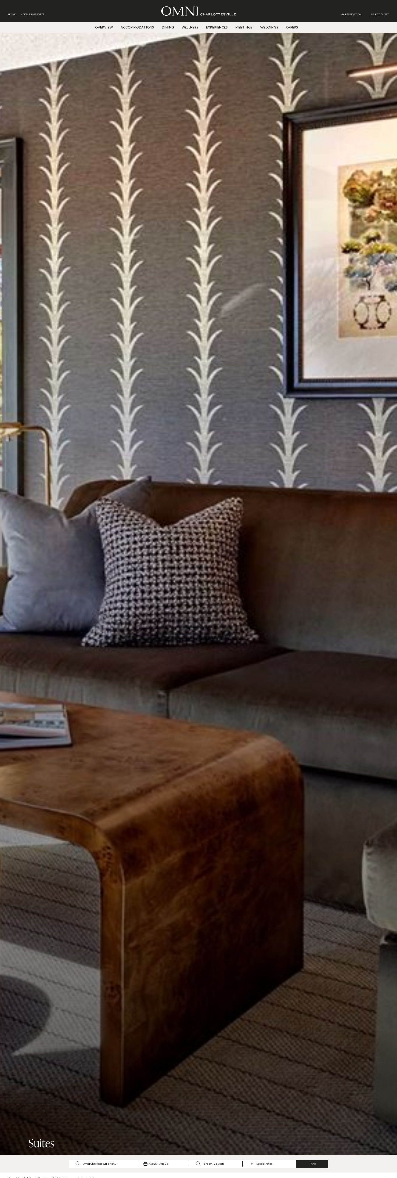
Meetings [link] (243, 27)
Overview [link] (104, 27)
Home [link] (12, 14)
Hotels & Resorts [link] (32, 14)
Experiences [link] (217, 27)
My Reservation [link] (350, 14)
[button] (380, 14)
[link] (353, 14)
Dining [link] (168, 27)
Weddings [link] (269, 27)
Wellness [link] (190, 27)
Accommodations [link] (137, 27)
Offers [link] (292, 27)
